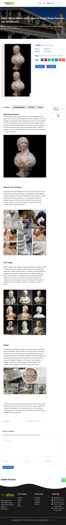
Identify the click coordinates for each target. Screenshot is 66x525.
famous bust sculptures (57, 55)
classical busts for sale (44, 55)
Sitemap (52, 520)
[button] (44, 3)
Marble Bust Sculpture (31, 26)
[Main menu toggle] (40, 3)
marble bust (20, 116)
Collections (10, 26)
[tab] (7, 107)
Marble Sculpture (18, 26)
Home (4, 26)
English (51, 3)
